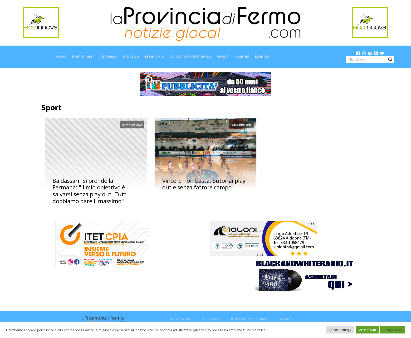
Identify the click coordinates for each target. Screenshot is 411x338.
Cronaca (109, 56)
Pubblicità (211, 319)
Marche (242, 56)
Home (60, 56)
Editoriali (82, 56)
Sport (223, 56)
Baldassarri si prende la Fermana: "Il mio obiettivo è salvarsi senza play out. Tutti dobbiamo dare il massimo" (90, 191)
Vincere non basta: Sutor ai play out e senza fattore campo (203, 184)
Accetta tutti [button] (367, 330)
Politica (131, 56)
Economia (154, 56)
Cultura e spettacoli (190, 56)
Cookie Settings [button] (340, 330)
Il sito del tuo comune (249, 319)
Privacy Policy (180, 319)
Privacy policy (392, 330)
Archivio (286, 319)
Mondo (262, 56)
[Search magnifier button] (390, 59)
